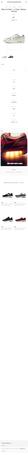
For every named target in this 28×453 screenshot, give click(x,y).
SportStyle (14, 102)
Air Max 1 (14, 95)
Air (14, 115)
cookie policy (22, 448)
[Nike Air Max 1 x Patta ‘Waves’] (4, 56)
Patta (14, 108)
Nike (14, 88)
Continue (3, 450)
